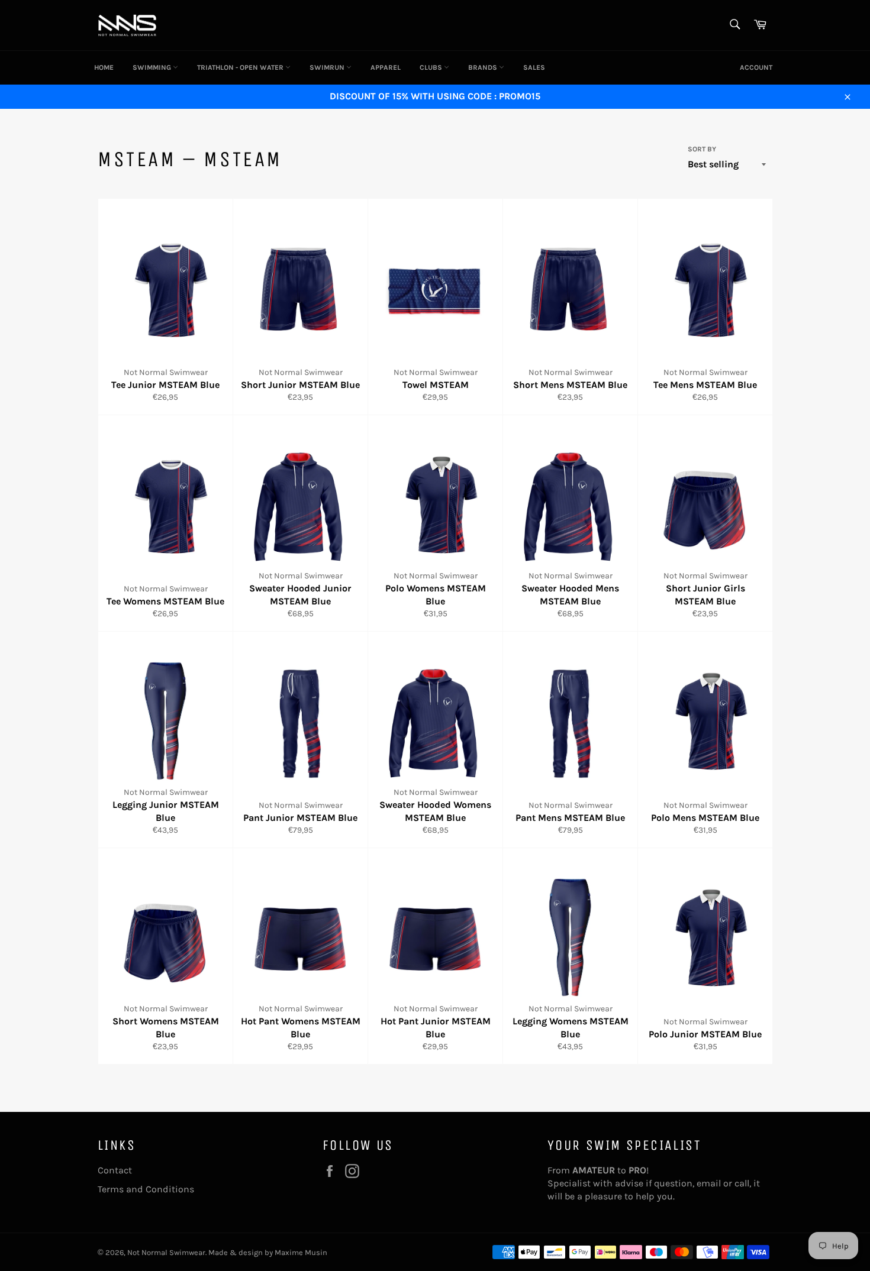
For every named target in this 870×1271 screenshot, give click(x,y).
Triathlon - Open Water (241, 67)
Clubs (432, 67)
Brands (483, 67)
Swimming (153, 67)
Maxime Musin (301, 1252)
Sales (534, 67)
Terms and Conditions (146, 1189)
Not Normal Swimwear (166, 1252)
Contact (115, 1170)
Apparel (385, 67)
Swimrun (328, 67)
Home (104, 67)
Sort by (702, 149)
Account (756, 67)
